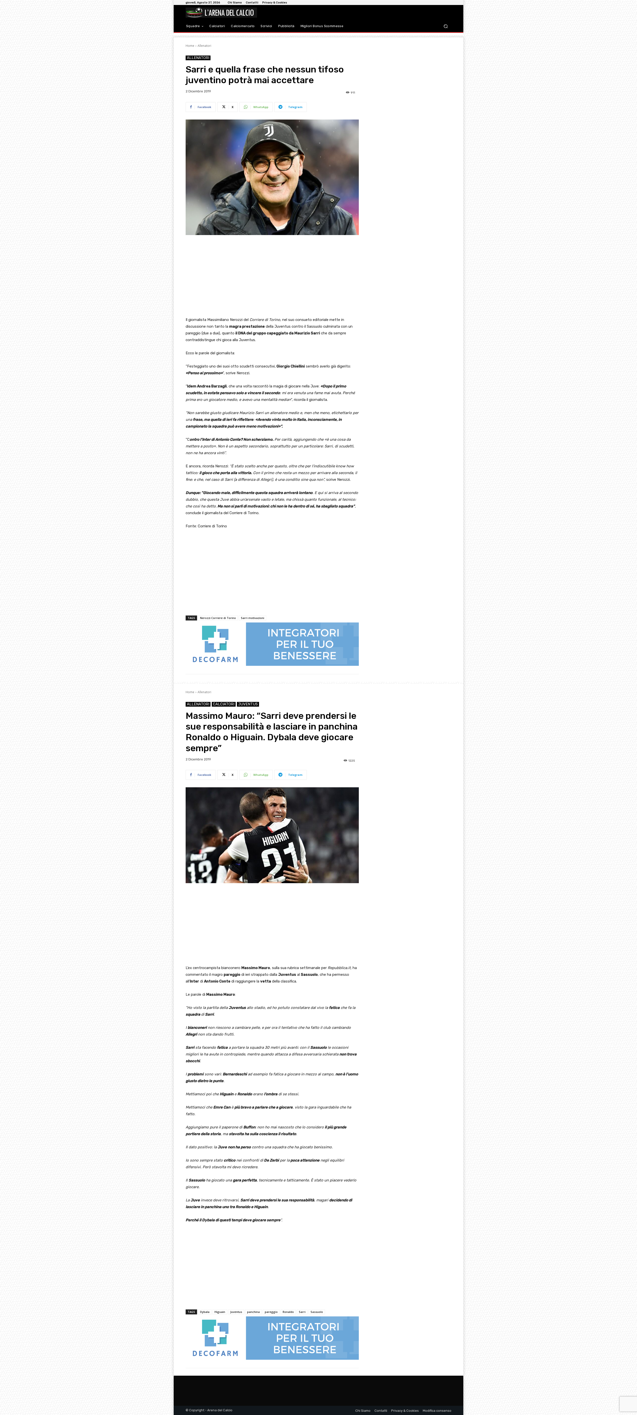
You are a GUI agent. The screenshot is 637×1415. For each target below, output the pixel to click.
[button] (445, 26)
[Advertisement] (272, 276)
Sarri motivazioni (252, 618)
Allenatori (204, 46)
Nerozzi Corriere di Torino (218, 618)
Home (190, 46)
